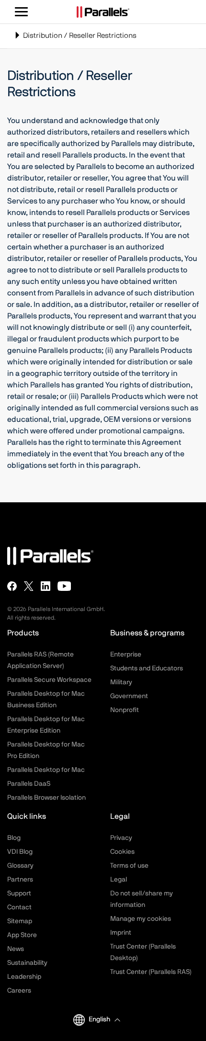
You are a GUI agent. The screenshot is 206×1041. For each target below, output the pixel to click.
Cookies (122, 852)
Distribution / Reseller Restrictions (75, 40)
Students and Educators (146, 668)
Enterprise (125, 654)
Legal (118, 879)
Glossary (20, 865)
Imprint (120, 932)
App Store (22, 935)
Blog (14, 838)
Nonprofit (124, 710)
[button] (104, 1019)
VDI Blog (20, 852)
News (15, 949)
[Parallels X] (29, 586)
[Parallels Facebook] (12, 586)
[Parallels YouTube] (64, 586)
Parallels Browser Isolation (46, 797)
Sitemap (19, 921)
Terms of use (129, 865)
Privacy (121, 838)
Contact (19, 907)
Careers (19, 990)
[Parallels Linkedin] (45, 586)
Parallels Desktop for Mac (46, 770)
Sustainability (27, 963)
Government (129, 696)
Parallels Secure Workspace (49, 680)
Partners (20, 879)
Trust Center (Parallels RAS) (151, 972)
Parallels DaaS (28, 784)
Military (121, 682)
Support (19, 893)
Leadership (24, 976)
